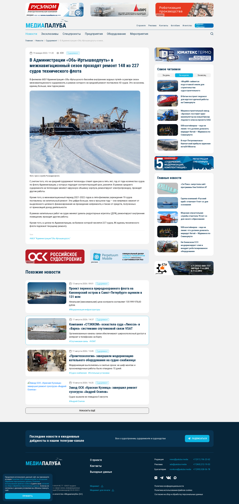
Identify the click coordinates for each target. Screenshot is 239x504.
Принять (28, 496)
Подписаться (199, 438)
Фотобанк (175, 25)
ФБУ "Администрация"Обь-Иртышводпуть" (50, 238)
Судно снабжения (78, 373)
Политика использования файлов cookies (173, 490)
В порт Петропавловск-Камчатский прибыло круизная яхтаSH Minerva (196, 143)
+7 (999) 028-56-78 (201, 469)
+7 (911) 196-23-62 (201, 459)
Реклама (152, 25)
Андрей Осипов (77, 401)
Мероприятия (139, 33)
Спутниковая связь (79, 341)
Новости (31, 33)
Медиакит (94, 486)
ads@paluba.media (178, 464)
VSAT (93, 341)
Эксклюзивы (50, 33)
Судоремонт (51, 40)
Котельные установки (99, 373)
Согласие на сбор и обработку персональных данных (178, 494)
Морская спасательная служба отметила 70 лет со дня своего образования (194, 216)
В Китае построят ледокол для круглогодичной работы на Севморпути (195, 99)
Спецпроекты (72, 33)
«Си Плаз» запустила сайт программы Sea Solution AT (194, 185)
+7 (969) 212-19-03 (201, 464)
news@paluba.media (179, 459)
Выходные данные (101, 471)
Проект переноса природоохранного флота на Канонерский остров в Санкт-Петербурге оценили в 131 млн (105, 293)
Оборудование (116, 33)
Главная (29, 40)
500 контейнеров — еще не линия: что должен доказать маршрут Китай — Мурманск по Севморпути (195, 130)
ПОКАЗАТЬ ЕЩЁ (87, 411)
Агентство (187, 25)
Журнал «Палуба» (200, 25)
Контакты (163, 25)
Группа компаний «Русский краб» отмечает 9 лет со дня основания (194, 201)
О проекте (141, 25)
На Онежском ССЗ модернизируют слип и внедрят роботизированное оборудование (194, 246)
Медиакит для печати (100, 490)
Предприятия (94, 33)
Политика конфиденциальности (169, 486)
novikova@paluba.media (180, 469)
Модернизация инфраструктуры (85, 309)
